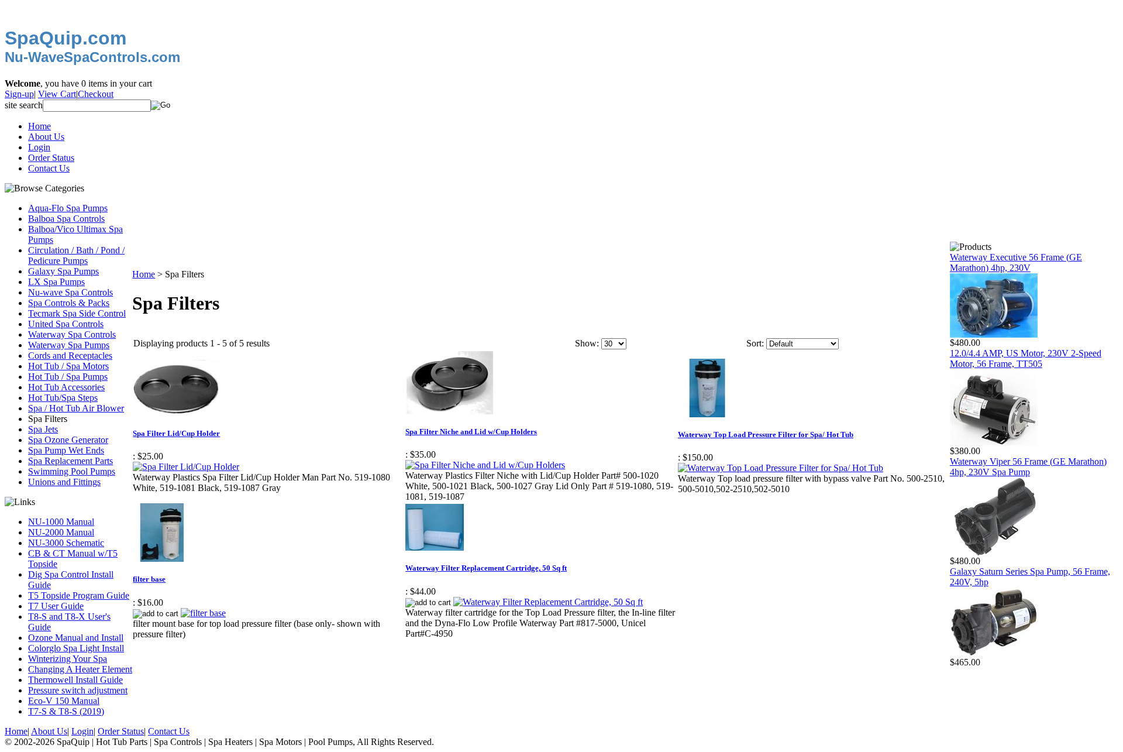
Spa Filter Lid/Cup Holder (176, 433)
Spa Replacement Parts (70, 461)
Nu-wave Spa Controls (70, 292)
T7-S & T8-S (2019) (66, 711)
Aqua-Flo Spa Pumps (68, 208)
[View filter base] (203, 613)
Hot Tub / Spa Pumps (68, 377)
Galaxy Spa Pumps (63, 271)
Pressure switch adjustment (78, 690)
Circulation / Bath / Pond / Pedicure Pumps (76, 255)
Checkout (95, 94)
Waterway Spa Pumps (68, 345)
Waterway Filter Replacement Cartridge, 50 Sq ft (486, 568)
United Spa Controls (66, 324)
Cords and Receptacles (70, 355)
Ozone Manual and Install (75, 638)
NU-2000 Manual (61, 532)
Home (39, 126)
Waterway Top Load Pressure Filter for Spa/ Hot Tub (765, 434)
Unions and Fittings (64, 482)
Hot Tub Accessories (66, 387)
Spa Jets (43, 429)
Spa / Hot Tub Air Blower (76, 408)
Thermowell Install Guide (75, 680)
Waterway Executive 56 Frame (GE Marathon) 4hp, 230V (1016, 262)
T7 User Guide (56, 606)
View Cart (57, 94)
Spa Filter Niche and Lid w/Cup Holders (471, 431)
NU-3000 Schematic (66, 543)
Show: (587, 343)
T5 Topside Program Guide (78, 595)
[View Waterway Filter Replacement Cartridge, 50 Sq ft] (548, 602)
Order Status (51, 158)
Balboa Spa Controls (66, 219)
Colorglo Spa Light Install (76, 648)
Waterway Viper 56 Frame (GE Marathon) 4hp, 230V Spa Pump (1028, 466)
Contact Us (49, 168)
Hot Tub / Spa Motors (68, 366)
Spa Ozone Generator (68, 440)
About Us (46, 137)
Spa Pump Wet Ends (66, 450)
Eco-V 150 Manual (63, 701)
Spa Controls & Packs (68, 303)
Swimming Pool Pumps (71, 471)
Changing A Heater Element (80, 669)
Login (39, 147)
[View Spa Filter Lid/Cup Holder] (186, 467)
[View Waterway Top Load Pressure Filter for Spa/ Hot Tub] (780, 468)
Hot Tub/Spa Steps (63, 398)
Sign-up (19, 94)
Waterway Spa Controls (72, 334)
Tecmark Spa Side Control (77, 313)
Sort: (755, 343)
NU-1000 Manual (61, 522)
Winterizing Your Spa (67, 659)
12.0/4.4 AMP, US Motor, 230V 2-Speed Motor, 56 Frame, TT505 (1025, 358)
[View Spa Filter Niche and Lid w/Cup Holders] (485, 465)
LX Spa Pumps (56, 282)
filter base (149, 579)
